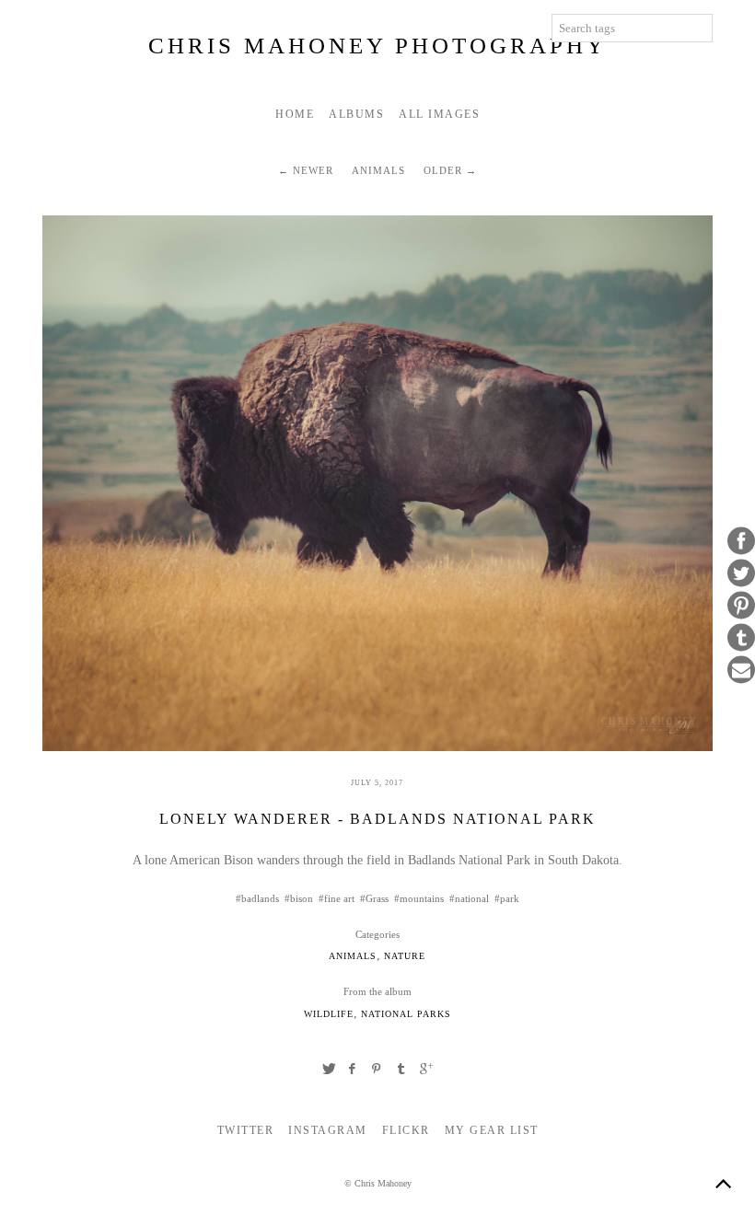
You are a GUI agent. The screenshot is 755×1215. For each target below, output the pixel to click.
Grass (377, 898)
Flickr (406, 1130)
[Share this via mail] (741, 670)
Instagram (327, 1130)
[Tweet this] (741, 573)
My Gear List (492, 1130)
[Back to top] (723, 1183)
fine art (339, 898)
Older (443, 170)
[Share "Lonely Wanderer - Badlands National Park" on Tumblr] (401, 1069)
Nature (404, 956)
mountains (422, 898)
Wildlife (329, 1014)
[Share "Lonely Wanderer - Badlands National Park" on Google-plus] (426, 1069)
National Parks (406, 1014)
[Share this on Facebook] (741, 541)
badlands (260, 898)
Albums (356, 114)
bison (301, 898)
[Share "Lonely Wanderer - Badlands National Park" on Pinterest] (377, 1069)
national (472, 898)
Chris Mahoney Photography (377, 45)
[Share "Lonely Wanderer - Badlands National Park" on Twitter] (329, 1069)
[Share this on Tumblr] (741, 638)
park (509, 898)
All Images (439, 114)
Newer (313, 170)
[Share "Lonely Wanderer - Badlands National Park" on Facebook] (353, 1069)
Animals (378, 170)
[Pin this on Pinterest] (741, 605)
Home (294, 114)
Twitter (245, 1130)
